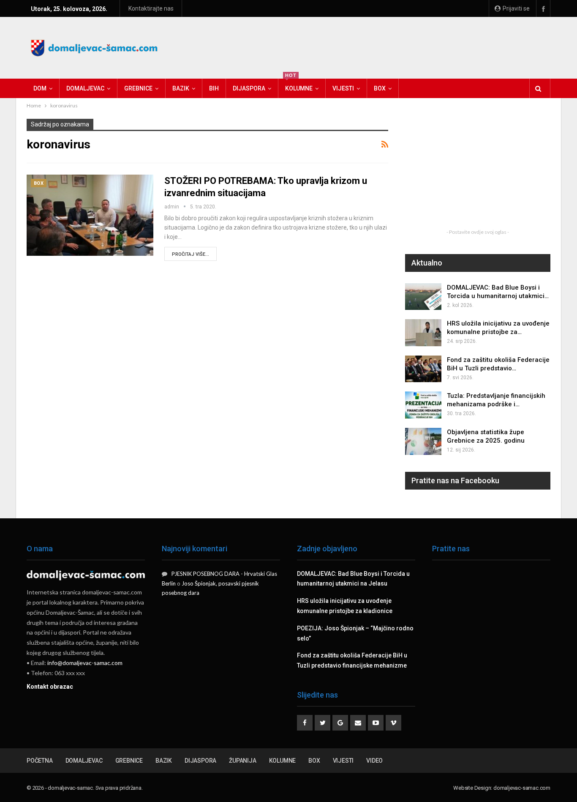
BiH (214, 88)
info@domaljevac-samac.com (84, 662)
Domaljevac (85, 88)
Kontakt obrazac (50, 686)
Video (374, 760)
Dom (39, 88)
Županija (242, 760)
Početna (40, 760)
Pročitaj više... (190, 254)
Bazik (180, 88)
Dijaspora (249, 88)
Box (380, 88)
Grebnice (138, 88)
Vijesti (343, 88)
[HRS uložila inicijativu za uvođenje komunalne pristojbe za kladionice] (423, 332)
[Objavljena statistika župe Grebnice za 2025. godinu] (423, 441)
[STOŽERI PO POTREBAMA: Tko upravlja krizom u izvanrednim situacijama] (90, 215)
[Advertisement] (396, 46)
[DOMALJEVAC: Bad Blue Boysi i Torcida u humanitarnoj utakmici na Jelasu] (423, 296)
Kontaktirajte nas (151, 8)
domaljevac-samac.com (521, 788)
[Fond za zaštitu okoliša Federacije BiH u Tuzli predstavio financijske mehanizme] (423, 369)
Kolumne (299, 85)
